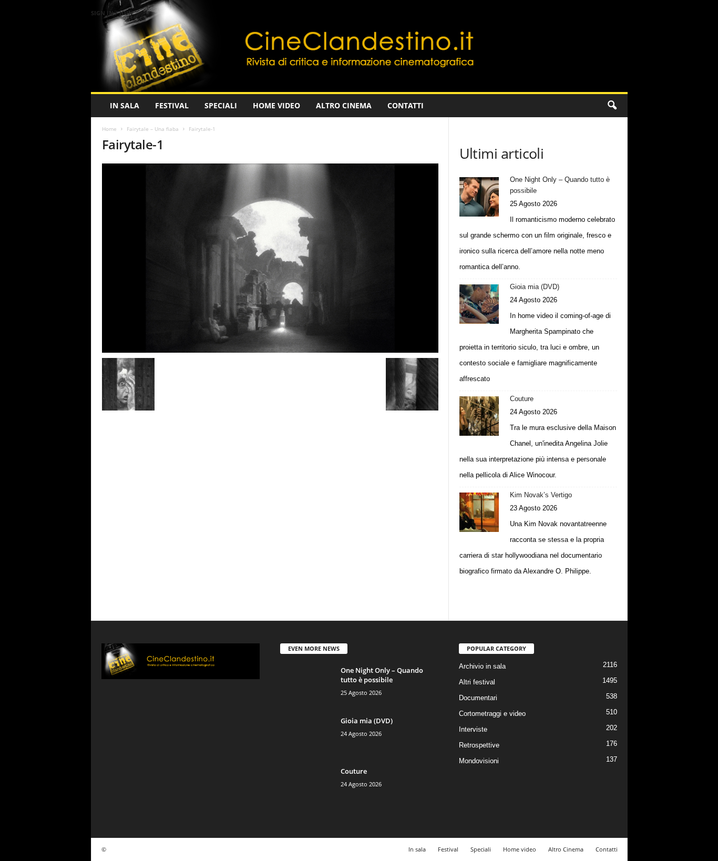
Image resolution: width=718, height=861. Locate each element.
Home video (276, 105)
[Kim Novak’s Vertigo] (479, 512)
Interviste (473, 729)
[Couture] (479, 416)
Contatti (405, 105)
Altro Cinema (344, 105)
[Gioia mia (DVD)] (479, 304)
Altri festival (477, 682)
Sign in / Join (112, 13)
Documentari (478, 698)
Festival (172, 105)
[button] (611, 105)
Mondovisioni (479, 761)
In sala (124, 105)
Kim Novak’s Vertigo (541, 495)
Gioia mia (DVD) (534, 287)
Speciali (220, 105)
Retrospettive (479, 745)
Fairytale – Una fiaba (153, 128)
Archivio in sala (482, 666)
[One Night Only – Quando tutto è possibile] (479, 197)
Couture (522, 399)
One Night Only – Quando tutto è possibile (560, 185)
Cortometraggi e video (492, 714)
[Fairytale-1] (270, 258)
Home (109, 128)
